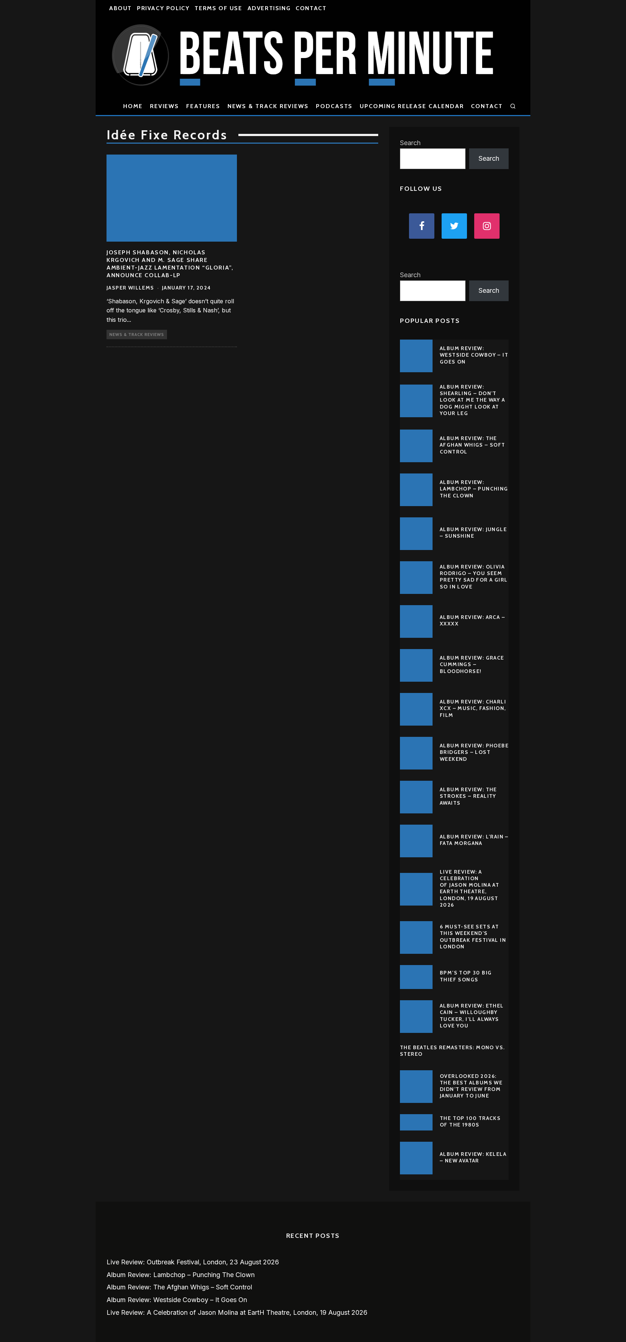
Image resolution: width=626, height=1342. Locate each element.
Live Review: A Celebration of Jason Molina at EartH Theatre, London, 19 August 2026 (469, 888)
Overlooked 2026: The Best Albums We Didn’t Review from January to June (471, 1086)
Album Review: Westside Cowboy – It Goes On (474, 355)
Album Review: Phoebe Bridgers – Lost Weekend (474, 752)
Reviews (164, 106)
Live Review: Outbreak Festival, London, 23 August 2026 (193, 1262)
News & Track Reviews (268, 106)
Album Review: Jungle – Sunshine (473, 532)
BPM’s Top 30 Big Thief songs (466, 975)
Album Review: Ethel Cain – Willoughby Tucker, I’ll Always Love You (472, 1015)
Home (133, 106)
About (120, 8)
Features (203, 106)
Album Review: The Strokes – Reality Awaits (468, 796)
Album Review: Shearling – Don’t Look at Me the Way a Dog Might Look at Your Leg (472, 399)
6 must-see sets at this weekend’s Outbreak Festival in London (473, 936)
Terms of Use (218, 8)
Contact (311, 8)
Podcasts (334, 106)
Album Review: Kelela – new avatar (473, 1157)
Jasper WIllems (130, 287)
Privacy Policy (163, 8)
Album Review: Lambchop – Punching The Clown (474, 488)
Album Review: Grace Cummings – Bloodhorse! (472, 664)
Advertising (269, 8)
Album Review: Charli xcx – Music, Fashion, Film (473, 708)
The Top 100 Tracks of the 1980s (470, 1121)
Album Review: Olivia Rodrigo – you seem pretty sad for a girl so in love (474, 576)
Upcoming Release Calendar (412, 106)
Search (410, 143)
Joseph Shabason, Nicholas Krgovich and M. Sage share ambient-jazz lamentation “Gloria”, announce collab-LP (170, 263)
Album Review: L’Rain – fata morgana (474, 839)
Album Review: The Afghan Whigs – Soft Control (472, 445)
